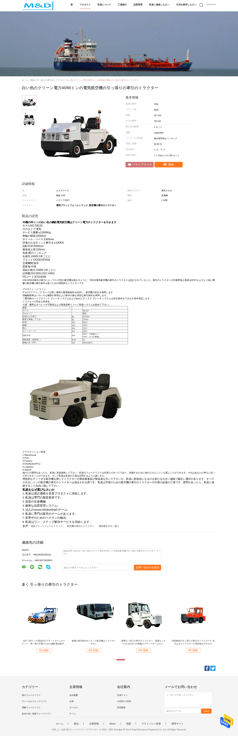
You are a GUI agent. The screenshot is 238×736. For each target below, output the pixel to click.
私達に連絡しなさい (159, 4)
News (112, 724)
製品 (76, 724)
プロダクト (85, 4)
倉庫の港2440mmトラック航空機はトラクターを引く (94, 642)
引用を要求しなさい (186, 4)
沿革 (71, 701)
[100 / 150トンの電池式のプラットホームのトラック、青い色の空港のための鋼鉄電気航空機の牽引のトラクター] (44, 615)
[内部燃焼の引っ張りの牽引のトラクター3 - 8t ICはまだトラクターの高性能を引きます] (193, 615)
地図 (128, 724)
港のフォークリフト (31, 695)
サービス (73, 707)
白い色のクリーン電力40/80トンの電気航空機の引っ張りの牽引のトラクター (102, 80)
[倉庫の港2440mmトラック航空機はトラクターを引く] (94, 615)
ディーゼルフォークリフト (34, 701)
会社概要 (73, 695)
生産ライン (122, 695)
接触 (170, 164)
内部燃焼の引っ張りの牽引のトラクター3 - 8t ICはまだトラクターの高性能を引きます (193, 642)
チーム (72, 713)
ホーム (59, 724)
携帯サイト (177, 724)
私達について (104, 4)
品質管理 (137, 4)
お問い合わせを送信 (147, 567)
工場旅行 (122, 4)
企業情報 (94, 724)
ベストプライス (142, 164)
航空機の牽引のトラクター (80, 526)
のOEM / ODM (124, 701)
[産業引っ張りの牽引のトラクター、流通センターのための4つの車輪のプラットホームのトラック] (143, 615)
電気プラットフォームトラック (46, 526)
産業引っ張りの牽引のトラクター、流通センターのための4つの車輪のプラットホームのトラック (143, 642)
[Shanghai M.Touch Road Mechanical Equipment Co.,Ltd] (37, 5)
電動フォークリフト (31, 707)
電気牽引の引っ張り (109, 526)
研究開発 (121, 707)
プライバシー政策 (151, 724)
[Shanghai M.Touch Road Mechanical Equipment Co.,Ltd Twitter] (212, 668)
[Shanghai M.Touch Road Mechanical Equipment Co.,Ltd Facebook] (207, 668)
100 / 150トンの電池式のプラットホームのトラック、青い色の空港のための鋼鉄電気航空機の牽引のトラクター (44, 642)
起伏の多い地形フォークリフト (36, 713)
